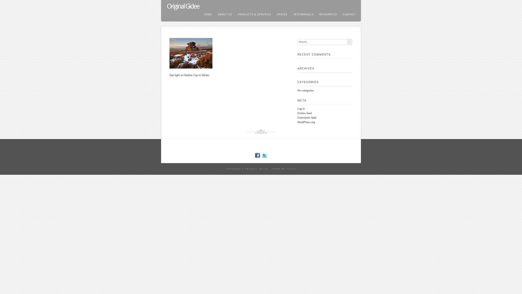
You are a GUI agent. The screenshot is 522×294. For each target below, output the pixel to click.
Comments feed (306, 117)
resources (328, 14)
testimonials (303, 14)
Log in (301, 108)
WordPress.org (306, 122)
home (208, 14)
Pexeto (291, 168)
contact (349, 14)
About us (225, 14)
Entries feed (304, 113)
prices (282, 14)
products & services (254, 14)
